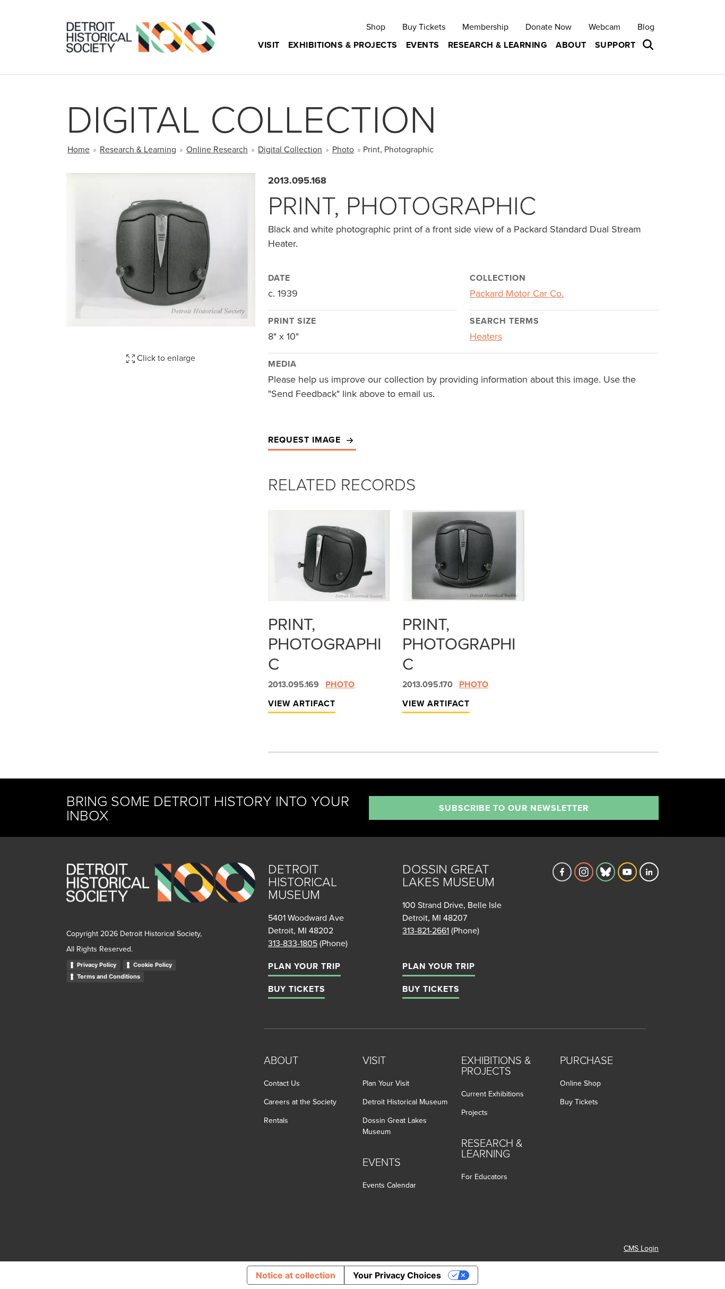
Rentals (276, 1120)
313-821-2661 (425, 930)
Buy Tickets (423, 26)
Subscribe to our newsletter (514, 808)
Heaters (486, 336)
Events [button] (422, 45)
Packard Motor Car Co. (517, 293)
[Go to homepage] (160, 894)
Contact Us (282, 1083)
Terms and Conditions (108, 976)
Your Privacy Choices (397, 1275)
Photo (343, 149)
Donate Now (548, 26)
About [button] (571, 45)
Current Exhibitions (492, 1093)
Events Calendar (389, 1185)
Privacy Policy (96, 964)
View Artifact (301, 703)
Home (78, 149)
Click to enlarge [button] (165, 358)
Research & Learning (138, 149)
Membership (485, 26)
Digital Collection (290, 149)
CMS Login (641, 1248)
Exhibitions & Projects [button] (343, 45)
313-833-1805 (292, 943)
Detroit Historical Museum (404, 1101)
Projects (474, 1112)
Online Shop (580, 1083)
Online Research (217, 149)
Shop (375, 26)
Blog (645, 26)
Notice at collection (295, 1275)
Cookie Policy (152, 964)
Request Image (305, 440)
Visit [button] (269, 45)
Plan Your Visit (385, 1083)
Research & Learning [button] (498, 45)
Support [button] (615, 45)
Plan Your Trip (304, 966)
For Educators (484, 1176)
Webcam (604, 26)
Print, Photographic (325, 644)
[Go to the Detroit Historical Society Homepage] (145, 37)
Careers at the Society (300, 1101)
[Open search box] (649, 45)
